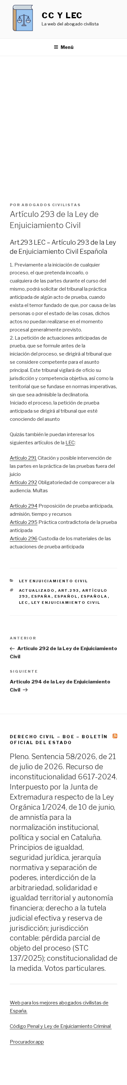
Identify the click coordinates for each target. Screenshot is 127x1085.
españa (41, 596)
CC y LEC (62, 15)
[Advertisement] (63, 123)
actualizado (37, 590)
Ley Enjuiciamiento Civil (53, 581)
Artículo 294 (23, 506)
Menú (67, 47)
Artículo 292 (23, 482)
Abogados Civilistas (51, 205)
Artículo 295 (23, 522)
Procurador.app (27, 1042)
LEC (70, 443)
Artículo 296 (23, 539)
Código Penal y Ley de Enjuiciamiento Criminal (61, 1026)
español (66, 596)
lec (23, 602)
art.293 (68, 590)
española (94, 596)
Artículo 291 (23, 458)
